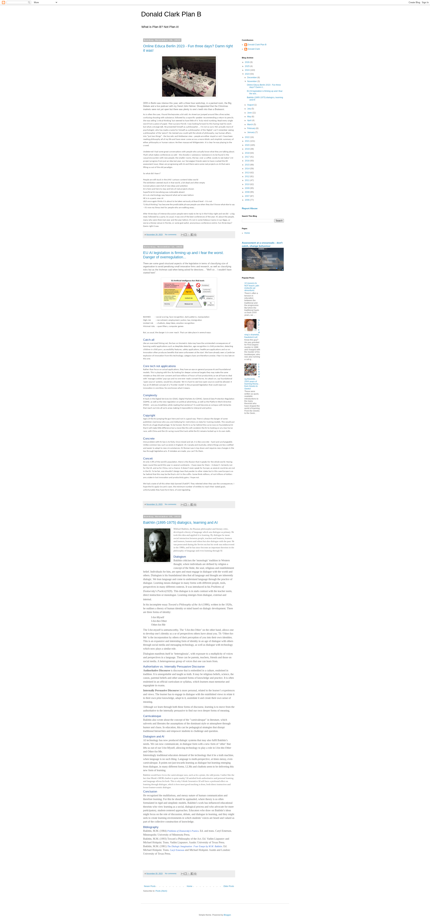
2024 (247, 70)
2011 (247, 180)
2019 (247, 149)
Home (189, 886)
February (251, 128)
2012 (247, 176)
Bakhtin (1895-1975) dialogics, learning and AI (180, 522)
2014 (247, 168)
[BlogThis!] (185, 234)
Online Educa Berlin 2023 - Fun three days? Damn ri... (264, 86)
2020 (247, 145)
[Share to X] (188, 234)
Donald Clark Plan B (171, 14)
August (250, 105)
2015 (247, 165)
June (249, 113)
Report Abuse (249, 208)
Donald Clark (254, 49)
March (250, 124)
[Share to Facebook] (192, 234)
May (249, 116)
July (249, 109)
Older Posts (228, 886)
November (252, 81)
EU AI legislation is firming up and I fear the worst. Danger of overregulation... (183, 255)
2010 (247, 184)
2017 (247, 157)
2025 (247, 66)
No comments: (171, 235)
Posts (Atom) (161, 891)
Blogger (227, 915)
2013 (247, 172)
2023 (247, 74)
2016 (247, 161)
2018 (247, 153)
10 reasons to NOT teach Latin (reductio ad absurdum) (251, 287)
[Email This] (182, 234)
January (251, 132)
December (252, 77)
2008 (247, 192)
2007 (247, 196)
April (249, 120)
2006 (247, 200)
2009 (247, 188)
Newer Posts (150, 886)
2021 (247, 141)
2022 (247, 137)
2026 (247, 62)
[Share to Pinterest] (195, 234)
